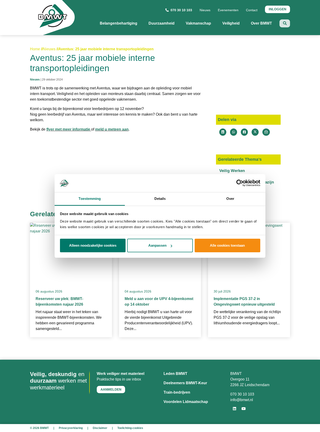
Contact (251, 10)
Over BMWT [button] (265, 23)
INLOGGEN (277, 9)
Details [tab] (160, 199)
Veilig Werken (232, 170)
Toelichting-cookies (130, 428)
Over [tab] (230, 199)
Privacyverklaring (71, 428)
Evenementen (228, 10)
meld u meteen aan (112, 129)
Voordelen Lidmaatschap (186, 402)
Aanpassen (157, 245)
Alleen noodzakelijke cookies (92, 245)
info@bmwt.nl (241, 400)
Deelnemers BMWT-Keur (185, 383)
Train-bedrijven (177, 392)
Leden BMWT (175, 374)
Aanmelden (110, 389)
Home (35, 49)
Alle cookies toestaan (227, 245)
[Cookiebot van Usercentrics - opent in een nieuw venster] (239, 183)
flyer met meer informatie (68, 129)
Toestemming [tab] (89, 199)
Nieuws (205, 10)
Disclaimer (100, 428)
